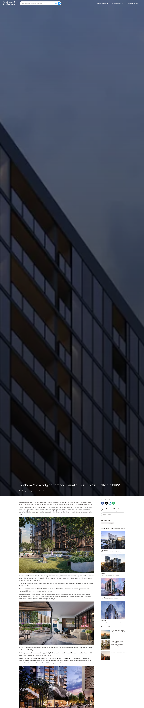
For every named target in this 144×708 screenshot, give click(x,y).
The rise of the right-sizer (118, 652)
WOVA (103, 573)
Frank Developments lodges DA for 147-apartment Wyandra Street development (117, 643)
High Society (104, 550)
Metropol (103, 597)
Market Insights (23, 491)
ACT (103, 523)
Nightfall (103, 620)
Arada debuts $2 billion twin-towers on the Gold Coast (118, 632)
